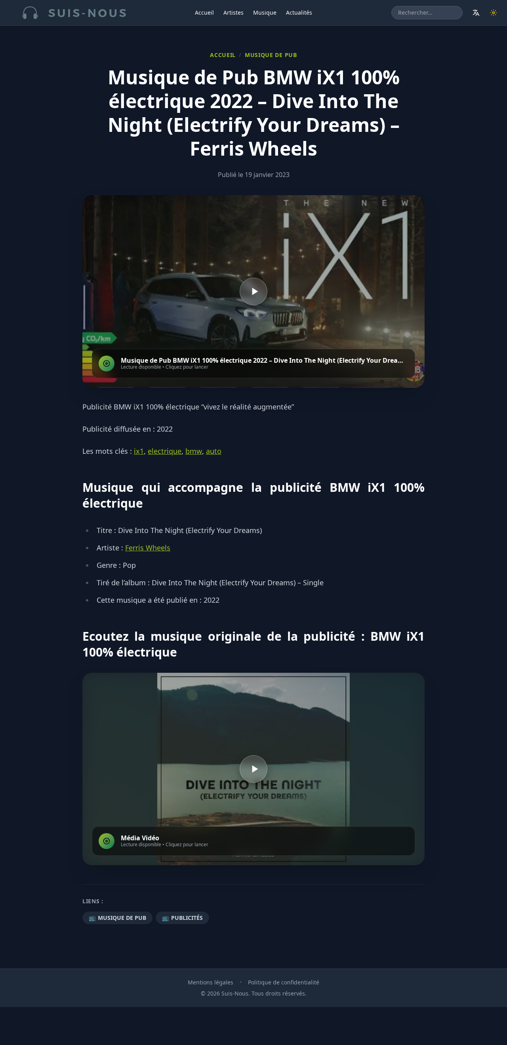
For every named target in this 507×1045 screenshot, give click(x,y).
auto (213, 451)
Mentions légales (210, 982)
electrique (164, 451)
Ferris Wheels (147, 547)
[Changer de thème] (493, 13)
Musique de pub (271, 55)
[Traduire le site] (476, 13)
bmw (193, 451)
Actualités (299, 12)
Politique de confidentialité (283, 982)
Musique (264, 12)
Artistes (233, 12)
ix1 (139, 451)
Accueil (204, 12)
